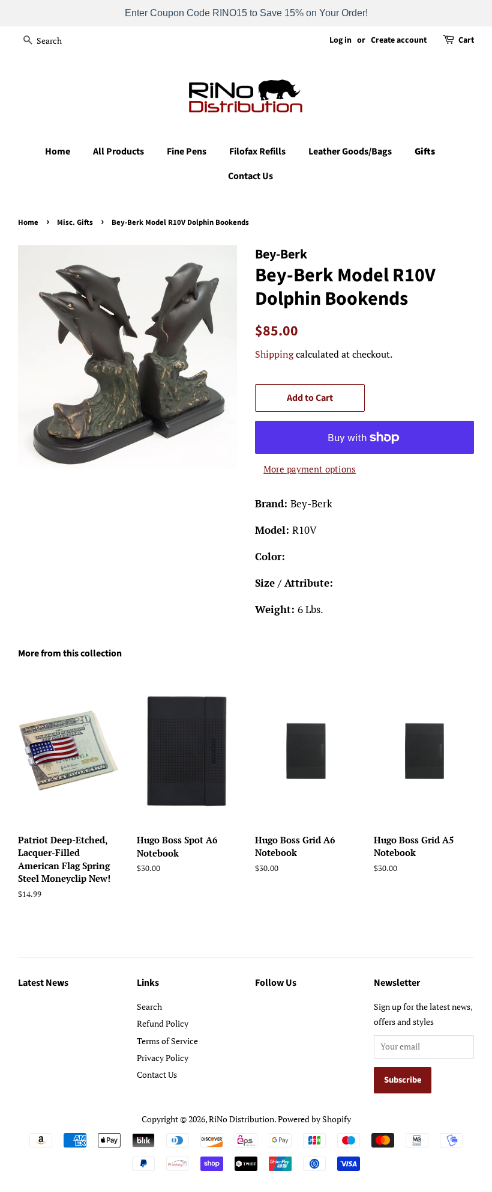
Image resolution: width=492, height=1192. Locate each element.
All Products (118, 151)
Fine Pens (186, 151)
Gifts (425, 151)
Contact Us (250, 176)
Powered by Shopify (314, 1119)
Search (149, 1006)
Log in (340, 40)
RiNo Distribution (241, 1119)
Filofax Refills (257, 151)
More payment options (309, 469)
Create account (399, 40)
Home (57, 151)
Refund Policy (162, 1023)
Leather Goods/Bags (350, 151)
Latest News (43, 982)
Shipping (274, 354)
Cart (466, 40)
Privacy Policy (162, 1057)
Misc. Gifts (75, 222)
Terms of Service (167, 1041)
